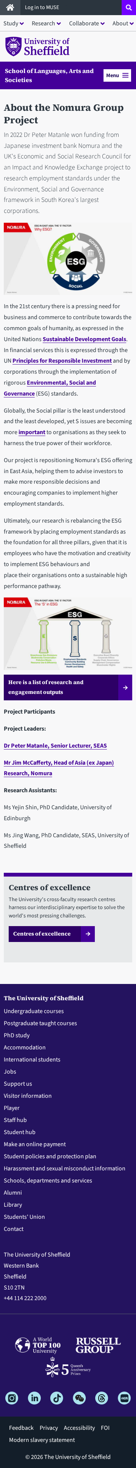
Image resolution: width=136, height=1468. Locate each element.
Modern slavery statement (42, 1440)
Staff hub (15, 1120)
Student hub (20, 1132)
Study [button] (10, 23)
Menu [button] (112, 75)
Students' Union (24, 1217)
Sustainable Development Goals (84, 339)
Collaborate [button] (84, 23)
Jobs (10, 1072)
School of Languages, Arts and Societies (49, 75)
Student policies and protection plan (50, 1156)
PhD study (16, 1035)
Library (13, 1205)
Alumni (13, 1193)
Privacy (49, 1428)
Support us (18, 1084)
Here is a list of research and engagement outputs (45, 687)
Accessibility (79, 1428)
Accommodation (25, 1047)
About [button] (120, 23)
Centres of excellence (42, 933)
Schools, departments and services (48, 1180)
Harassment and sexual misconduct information (64, 1168)
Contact (13, 1229)
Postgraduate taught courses (40, 1023)
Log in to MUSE (42, 7)
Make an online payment (35, 1144)
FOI (105, 1428)
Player (12, 1108)
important (32, 432)
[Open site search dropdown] (129, 7)
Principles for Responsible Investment (62, 361)
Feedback (21, 1428)
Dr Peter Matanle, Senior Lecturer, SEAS (55, 746)
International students (32, 1059)
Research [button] (43, 23)
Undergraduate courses (34, 1011)
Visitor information (28, 1096)
